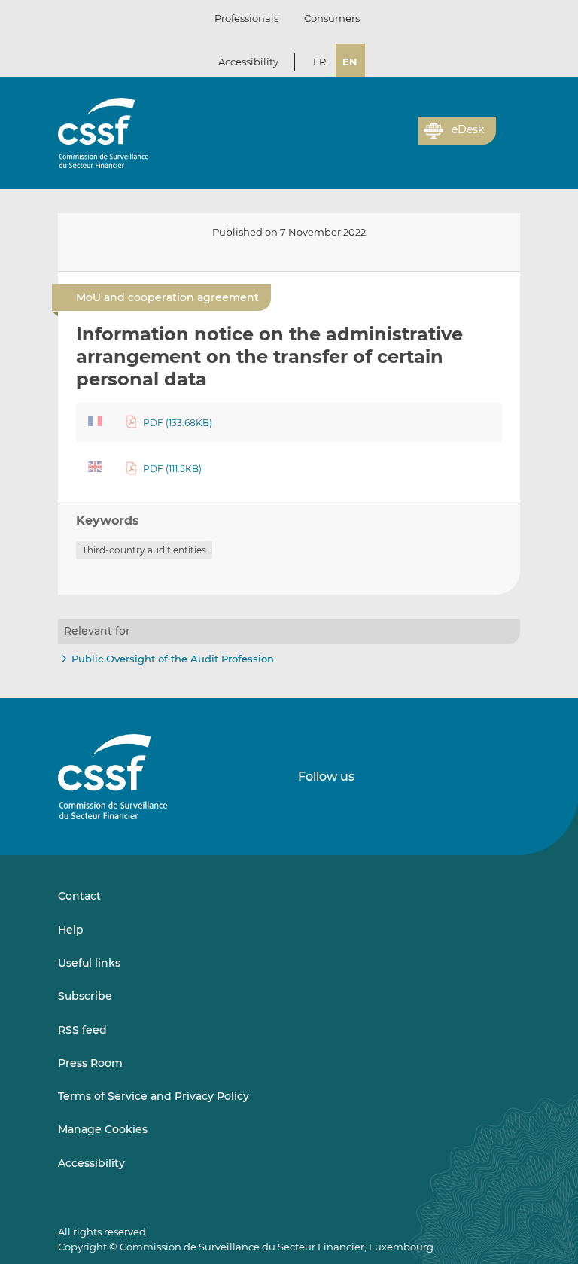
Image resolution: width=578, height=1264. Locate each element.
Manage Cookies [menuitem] (103, 1129)
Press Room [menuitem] (90, 1063)
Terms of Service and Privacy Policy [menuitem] (153, 1096)
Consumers (332, 18)
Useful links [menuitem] (89, 963)
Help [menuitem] (71, 930)
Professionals (246, 18)
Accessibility (248, 62)
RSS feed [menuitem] (82, 1030)
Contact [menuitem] (79, 896)
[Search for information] (383, 139)
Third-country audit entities (144, 550)
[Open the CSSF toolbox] (401, 139)
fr (319, 62)
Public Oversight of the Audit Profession (172, 659)
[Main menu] (508, 127)
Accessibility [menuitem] (91, 1163)
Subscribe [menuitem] (85, 996)
